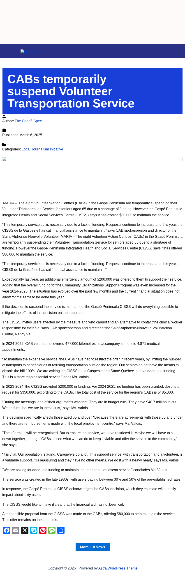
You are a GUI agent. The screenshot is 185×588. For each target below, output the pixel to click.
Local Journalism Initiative (42, 149)
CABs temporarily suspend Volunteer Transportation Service (70, 91)
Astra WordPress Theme (118, 568)
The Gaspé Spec (28, 121)
